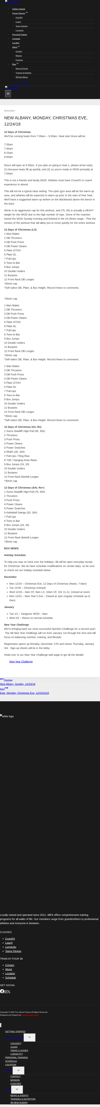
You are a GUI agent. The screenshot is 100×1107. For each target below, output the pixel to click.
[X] (8, 992)
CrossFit (19, 17)
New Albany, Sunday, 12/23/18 (17, 682)
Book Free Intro (21, 84)
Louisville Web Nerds (30, 1015)
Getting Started (18, 9)
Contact (19, 51)
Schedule (16, 39)
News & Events (22, 68)
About (8, 969)
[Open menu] (8, 93)
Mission (19, 56)
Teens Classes (22, 26)
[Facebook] (2, 992)
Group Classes (14, 1038)
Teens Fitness (13, 951)
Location (15, 43)
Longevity (20, 30)
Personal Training (19, 34)
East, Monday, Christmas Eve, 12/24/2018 (24, 691)
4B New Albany (22, 77)
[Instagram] (5, 992)
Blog (8, 1090)
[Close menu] (0, 1025)
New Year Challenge (21, 661)
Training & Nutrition (23, 73)
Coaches (19, 60)
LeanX (18, 22)
